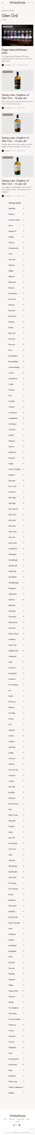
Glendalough (12, 560)
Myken (10, 832)
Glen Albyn (12, 498)
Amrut (10, 225)
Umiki (10, 1053)
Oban (10, 855)
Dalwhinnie (12, 452)
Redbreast (11, 900)
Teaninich (11, 996)
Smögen (11, 940)
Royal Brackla (13, 917)
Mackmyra (11, 798)
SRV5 (10, 957)
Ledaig (10, 753)
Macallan (11, 792)
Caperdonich (12, 379)
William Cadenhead (15, 1087)
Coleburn (11, 407)
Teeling (10, 1002)
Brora (10, 350)
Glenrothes (12, 617)
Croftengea (12, 424)
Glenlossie (12, 611)
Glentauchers (13, 622)
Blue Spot (11, 339)
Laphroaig (11, 747)
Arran (10, 254)
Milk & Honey (13, 815)
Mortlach (11, 826)
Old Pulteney (12, 866)
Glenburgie (12, 554)
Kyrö (9, 724)
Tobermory (12, 1025)
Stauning (11, 968)
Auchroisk (11, 259)
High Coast (12, 645)
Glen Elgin (12, 503)
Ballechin (11, 276)
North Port (12, 849)
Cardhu (11, 384)
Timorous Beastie (14, 1019)
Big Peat (11, 322)
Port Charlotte (13, 889)
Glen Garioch (13, 509)
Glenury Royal (13, 634)
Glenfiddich (12, 577)
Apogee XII (12, 231)
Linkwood (11, 758)
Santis (10, 928)
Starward (11, 962)
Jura (9, 690)
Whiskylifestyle (17, 3)
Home (5, 1119)
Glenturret (11, 628)
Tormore (11, 1042)
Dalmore (11, 447)
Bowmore (11, 345)
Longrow (11, 781)
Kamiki (10, 696)
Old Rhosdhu (12, 872)
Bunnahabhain (13, 362)
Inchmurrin (12, 668)
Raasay (10, 894)
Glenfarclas (12, 571)
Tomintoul (11, 1036)
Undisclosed (12, 1065)
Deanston (11, 458)
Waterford (11, 1076)
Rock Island (12, 906)
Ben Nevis (12, 299)
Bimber (10, 328)
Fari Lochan (12, 486)
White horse (12, 1082)
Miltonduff (11, 821)
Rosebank (11, 911)
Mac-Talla (11, 787)
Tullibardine (12, 1048)
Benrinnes (11, 310)
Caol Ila (11, 373)
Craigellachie (13, 418)
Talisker (10, 985)
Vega (10, 1070)
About (27, 1119)
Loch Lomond (13, 770)
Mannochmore (13, 804)
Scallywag (11, 934)
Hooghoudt (12, 656)
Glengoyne (12, 588)
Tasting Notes (7, 26)
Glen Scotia (12, 543)
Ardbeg (11, 237)
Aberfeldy (11, 208)
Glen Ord (11, 537)
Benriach (11, 305)
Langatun (11, 741)
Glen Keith (12, 520)
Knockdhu (11, 713)
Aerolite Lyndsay (14, 220)
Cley (10, 396)
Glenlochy (11, 605)
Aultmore (11, 265)
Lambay (11, 736)
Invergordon (12, 673)
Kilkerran (11, 707)
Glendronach (12, 566)
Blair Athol (12, 333)
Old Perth (11, 860)
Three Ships (12, 1014)
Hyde (10, 662)
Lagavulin (11, 730)
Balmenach (12, 282)
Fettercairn (12, 492)
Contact (18, 1122)
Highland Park (13, 651)
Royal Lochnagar (14, 923)
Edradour (11, 475)
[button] (3, 3)
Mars (10, 809)
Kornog (10, 719)
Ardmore (11, 242)
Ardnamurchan (13, 248)
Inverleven (11, 679)
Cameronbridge (13, 367)
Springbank (12, 951)
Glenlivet (11, 600)
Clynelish (11, 401)
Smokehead (12, 945)
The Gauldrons (13, 1008)
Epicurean (11, 481)
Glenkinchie (12, 594)
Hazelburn (11, 639)
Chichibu (11, 390)
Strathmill (11, 979)
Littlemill (11, 764)
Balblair (11, 271)
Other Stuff (12, 877)
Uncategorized (13, 1059)
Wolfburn (11, 1093)
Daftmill (11, 435)
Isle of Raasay (13, 685)
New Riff (11, 838)
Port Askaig (12, 883)
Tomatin (11, 1031)
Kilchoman (12, 702)
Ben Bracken (12, 293)
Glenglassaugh (13, 583)
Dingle (10, 464)
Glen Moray (12, 532)
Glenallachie (12, 549)
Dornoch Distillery (14, 469)
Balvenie (11, 288)
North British (12, 843)
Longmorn (11, 775)
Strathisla (11, 974)
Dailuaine (11, 441)
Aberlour (11, 214)
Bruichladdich (13, 356)
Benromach (12, 316)
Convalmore (12, 413)
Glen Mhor (12, 526)
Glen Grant (12, 515)
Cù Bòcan (11, 430)
